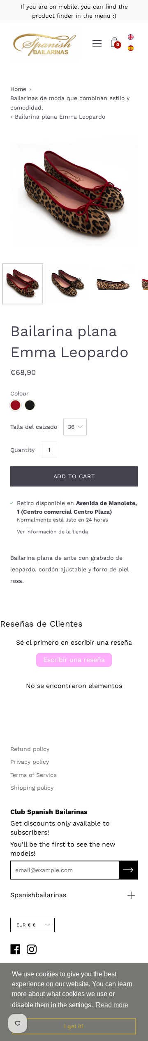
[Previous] (31, 195)
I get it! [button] (74, 1026)
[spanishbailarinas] (45, 43)
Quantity (22, 450)
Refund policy (29, 749)
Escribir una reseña (74, 660)
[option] (131, 48)
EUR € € (26, 925)
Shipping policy (31, 787)
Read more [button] (112, 1004)
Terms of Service (33, 775)
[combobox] (131, 37)
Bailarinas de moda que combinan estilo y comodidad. (70, 102)
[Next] (117, 195)
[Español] (131, 48)
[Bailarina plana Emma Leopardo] (22, 283)
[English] (131, 37)
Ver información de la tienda (52, 532)
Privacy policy (29, 761)
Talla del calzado (33, 426)
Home (18, 89)
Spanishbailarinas (38, 895)
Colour (19, 393)
